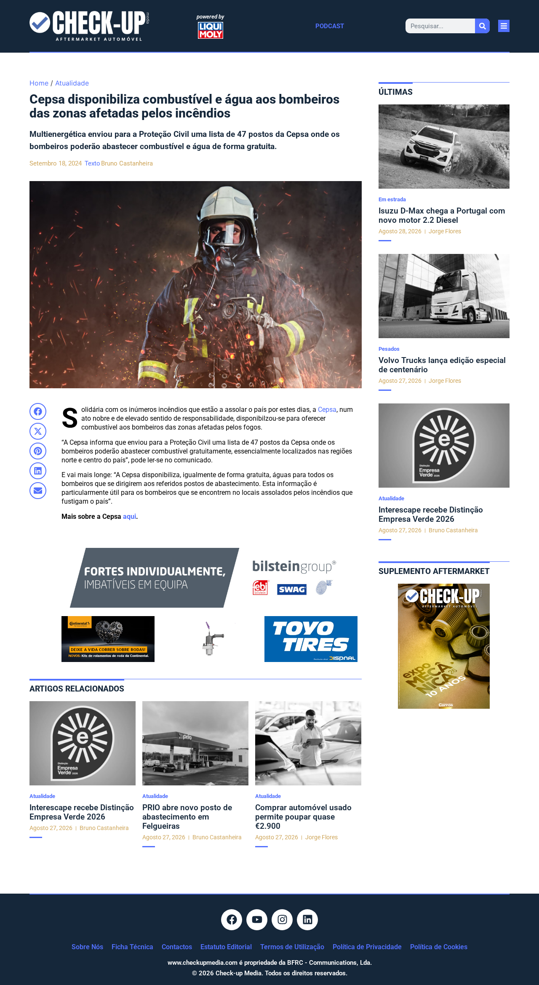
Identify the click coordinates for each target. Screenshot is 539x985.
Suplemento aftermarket (434, 571)
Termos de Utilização (292, 947)
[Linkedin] (307, 919)
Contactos (177, 947)
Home (38, 83)
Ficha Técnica (132, 947)
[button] (37, 411)
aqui (129, 517)
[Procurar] (482, 26)
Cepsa (327, 410)
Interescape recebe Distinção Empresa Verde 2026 (81, 812)
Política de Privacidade (367, 947)
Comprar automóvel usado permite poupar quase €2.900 (303, 817)
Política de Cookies (438, 947)
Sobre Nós (87, 947)
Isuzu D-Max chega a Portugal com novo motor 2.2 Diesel (442, 215)
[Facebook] (231, 919)
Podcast (329, 26)
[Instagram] (282, 919)
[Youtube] (256, 919)
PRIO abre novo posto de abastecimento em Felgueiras (187, 817)
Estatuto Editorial (226, 947)
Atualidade (72, 83)
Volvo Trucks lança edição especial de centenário (442, 364)
